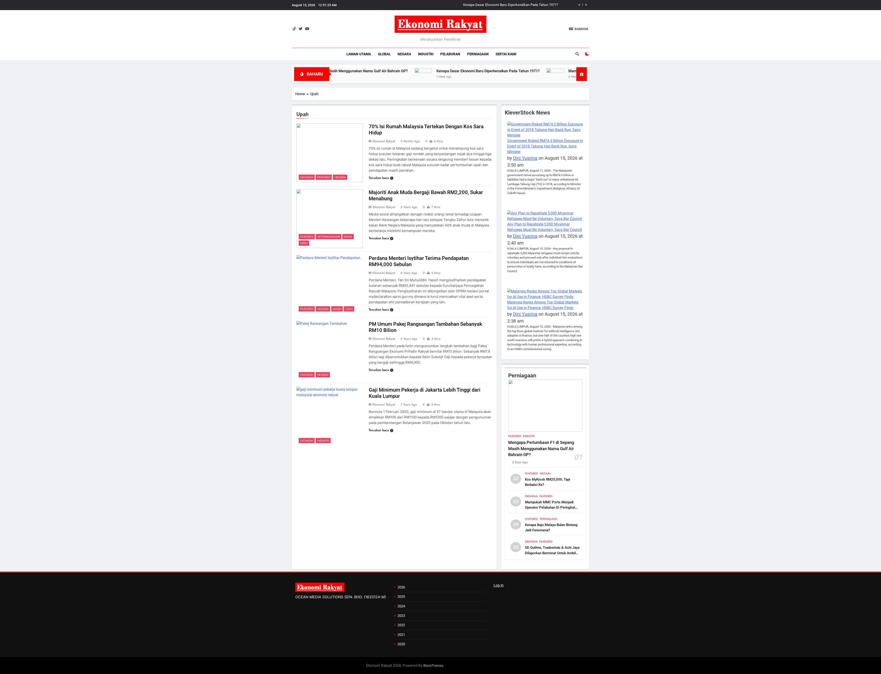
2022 (401, 625)
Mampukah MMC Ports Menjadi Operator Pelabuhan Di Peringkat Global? (550, 507)
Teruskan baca (379, 177)
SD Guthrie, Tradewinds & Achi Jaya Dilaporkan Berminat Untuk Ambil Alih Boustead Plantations (552, 553)
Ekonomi (306, 177)
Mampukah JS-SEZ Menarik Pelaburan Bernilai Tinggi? (516, 5)
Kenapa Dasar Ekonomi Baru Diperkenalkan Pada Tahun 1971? (451, 71)
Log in (498, 585)
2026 (401, 587)
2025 (401, 597)
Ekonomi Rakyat (384, 141)
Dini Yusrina (525, 158)
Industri (425, 54)
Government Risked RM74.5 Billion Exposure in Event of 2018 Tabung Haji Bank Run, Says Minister (545, 146)
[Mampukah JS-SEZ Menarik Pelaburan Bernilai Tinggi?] (518, 73)
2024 (401, 606)
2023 (401, 616)
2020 (401, 644)
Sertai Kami (506, 54)
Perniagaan (478, 54)
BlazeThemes (433, 665)
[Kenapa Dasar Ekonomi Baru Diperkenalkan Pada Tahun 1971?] (386, 73)
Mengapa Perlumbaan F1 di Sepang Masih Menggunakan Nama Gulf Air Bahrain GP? (541, 448)
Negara (404, 54)
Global (384, 54)
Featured (323, 177)
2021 (401, 635)
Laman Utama (358, 54)
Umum (348, 237)
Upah (303, 243)
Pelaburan (450, 54)
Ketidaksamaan (329, 237)
